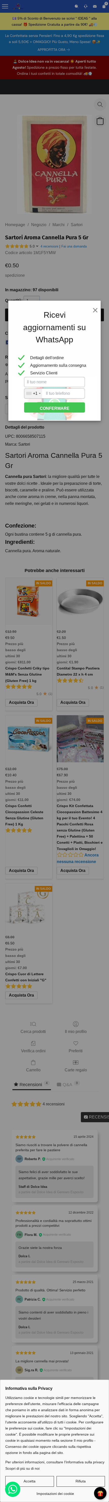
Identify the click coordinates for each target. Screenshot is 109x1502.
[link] (55, 1492)
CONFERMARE (54, 408)
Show (100, 1493)
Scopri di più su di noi (22, 1468)
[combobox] (33, 393)
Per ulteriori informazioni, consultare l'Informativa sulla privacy (54, 1462)
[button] (29, 1481)
